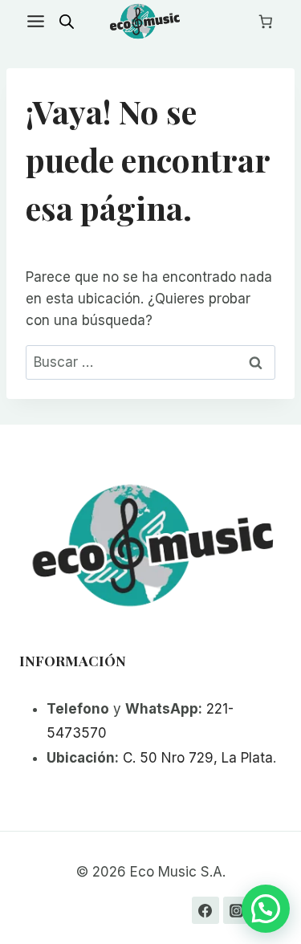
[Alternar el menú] (35, 21)
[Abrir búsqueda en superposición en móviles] (67, 21)
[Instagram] (236, 910)
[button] (266, 909)
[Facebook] (205, 910)
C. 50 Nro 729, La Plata (198, 758)
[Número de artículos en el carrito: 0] (266, 22)
